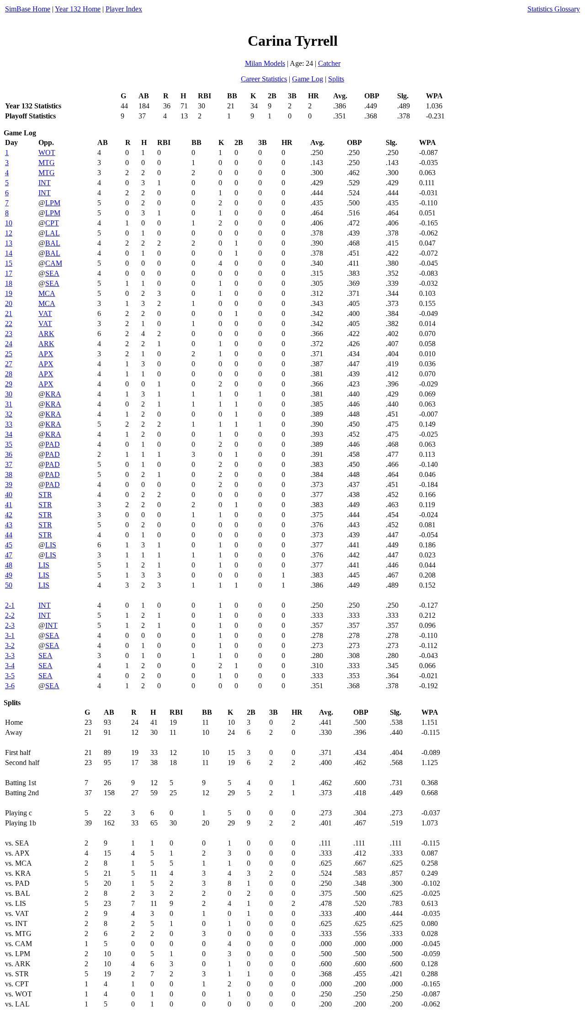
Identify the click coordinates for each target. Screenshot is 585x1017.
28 (8, 374)
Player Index (124, 9)
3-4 (10, 665)
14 (8, 253)
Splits (336, 79)
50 (8, 585)
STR (45, 494)
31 (8, 404)
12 (8, 233)
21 (8, 313)
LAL (52, 233)
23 (8, 333)
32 (8, 414)
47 (8, 555)
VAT (45, 313)
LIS (50, 545)
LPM (52, 203)
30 (8, 394)
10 (8, 223)
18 (8, 283)
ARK (46, 333)
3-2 (10, 645)
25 (8, 354)
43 (8, 525)
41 (8, 504)
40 (8, 494)
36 (8, 454)
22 (8, 323)
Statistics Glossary (553, 9)
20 (8, 303)
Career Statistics (264, 79)
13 (8, 243)
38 (8, 474)
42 (8, 515)
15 (8, 263)
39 (8, 484)
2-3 (10, 625)
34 (8, 434)
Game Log (307, 79)
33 (8, 424)
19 (8, 293)
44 (8, 535)
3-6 (10, 686)
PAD (52, 444)
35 (8, 444)
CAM (53, 263)
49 (8, 575)
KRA (53, 394)
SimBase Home (27, 9)
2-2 (10, 615)
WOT (46, 152)
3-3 (10, 655)
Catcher (329, 63)
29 (8, 384)
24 (8, 344)
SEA (52, 273)
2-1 (10, 605)
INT (44, 183)
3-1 (10, 635)
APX (45, 354)
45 (8, 545)
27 (8, 364)
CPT (52, 223)
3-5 (10, 676)
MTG (46, 162)
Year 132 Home (78, 9)
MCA (46, 293)
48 (8, 565)
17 (8, 273)
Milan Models (265, 63)
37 (8, 464)
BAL (52, 243)
